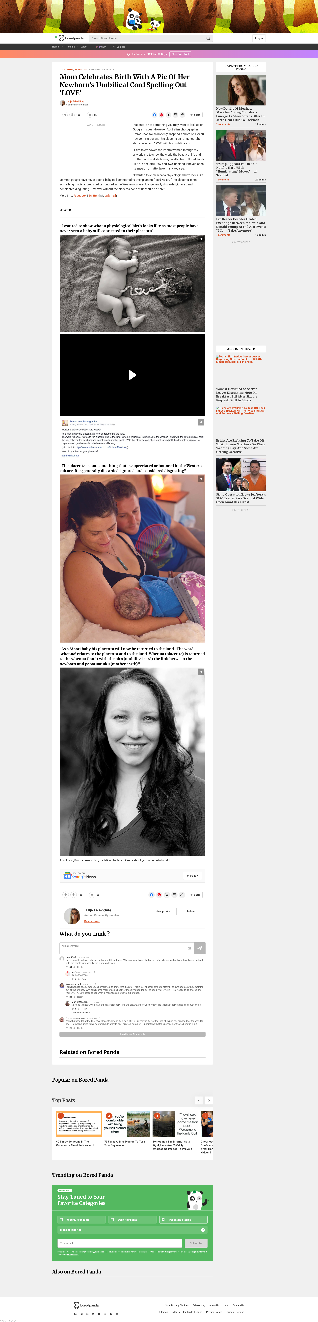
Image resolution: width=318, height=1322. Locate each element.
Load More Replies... (81, 1013)
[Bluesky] (99, 1314)
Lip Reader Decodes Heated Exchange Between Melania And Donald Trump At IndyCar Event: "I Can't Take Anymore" (241, 224)
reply (80, 967)
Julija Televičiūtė (75, 101)
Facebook (80, 195)
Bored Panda (86, 1305)
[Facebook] (75, 1314)
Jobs (226, 1305)
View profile (163, 911)
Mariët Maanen (80, 1002)
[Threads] (105, 1314)
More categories (70, 1229)
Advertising (199, 1305)
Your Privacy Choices (177, 1305)
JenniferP (71, 957)
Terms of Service (235, 1312)
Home (55, 46)
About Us (214, 1305)
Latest (84, 46)
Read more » (92, 921)
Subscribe (196, 1243)
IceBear (76, 972)
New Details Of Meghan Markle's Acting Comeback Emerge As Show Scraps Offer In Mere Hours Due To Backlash (240, 114)
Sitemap (163, 1312)
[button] (199, 1100)
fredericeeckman (75, 1018)
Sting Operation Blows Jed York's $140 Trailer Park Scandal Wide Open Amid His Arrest (241, 498)
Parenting (80, 69)
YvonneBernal (73, 984)
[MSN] (111, 1314)
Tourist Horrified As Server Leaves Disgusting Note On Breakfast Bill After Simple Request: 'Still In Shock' (236, 394)
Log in (259, 38)
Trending (70, 46)
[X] (93, 1314)
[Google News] (117, 1314)
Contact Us (238, 1305)
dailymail (110, 195)
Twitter (93, 195)
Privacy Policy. (73, 1254)
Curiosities (66, 69)
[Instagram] (81, 1314)
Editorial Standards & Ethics (187, 1312)
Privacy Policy (214, 1312)
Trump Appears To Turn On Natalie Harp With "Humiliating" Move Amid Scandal (237, 169)
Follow (190, 911)
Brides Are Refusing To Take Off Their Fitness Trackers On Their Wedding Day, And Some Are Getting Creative (240, 446)
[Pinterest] (87, 1314)
